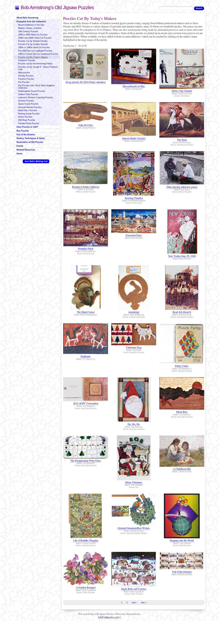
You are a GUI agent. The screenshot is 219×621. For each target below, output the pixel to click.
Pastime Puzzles (26, 79)
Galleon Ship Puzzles (28, 94)
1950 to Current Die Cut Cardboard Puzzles (38, 54)
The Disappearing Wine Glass (85, 460)
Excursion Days (134, 235)
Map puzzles (24, 72)
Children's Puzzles (26, 60)
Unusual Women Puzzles (30, 107)
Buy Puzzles (23, 131)
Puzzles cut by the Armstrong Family (35, 63)
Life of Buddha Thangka (85, 540)
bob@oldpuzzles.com (108, 617)
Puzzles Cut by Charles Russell (33, 44)
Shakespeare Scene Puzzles (31, 91)
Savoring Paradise (134, 198)
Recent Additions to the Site (31, 25)
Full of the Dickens (182, 571)
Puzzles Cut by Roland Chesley (33, 41)
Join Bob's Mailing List (36, 161)
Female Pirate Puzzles (28, 123)
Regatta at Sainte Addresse (85, 186)
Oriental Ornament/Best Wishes (134, 528)
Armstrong (133, 312)
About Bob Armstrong (27, 17)
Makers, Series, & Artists (30, 28)
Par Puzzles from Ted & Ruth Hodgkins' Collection (36, 86)
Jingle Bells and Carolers (133, 588)
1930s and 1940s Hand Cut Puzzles (34, 38)
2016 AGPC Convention (85, 403)
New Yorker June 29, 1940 (182, 256)
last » (143, 602)
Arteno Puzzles (25, 117)
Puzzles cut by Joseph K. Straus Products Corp (38, 68)
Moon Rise (181, 411)
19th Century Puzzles (28, 31)
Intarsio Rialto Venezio (133, 138)
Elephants (86, 356)
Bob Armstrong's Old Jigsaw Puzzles (57, 7)
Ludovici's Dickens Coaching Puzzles (35, 97)
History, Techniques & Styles (31, 138)
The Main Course (86, 312)
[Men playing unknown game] (182, 187)
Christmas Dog (133, 347)
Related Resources (26, 150)
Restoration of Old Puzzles (30, 142)
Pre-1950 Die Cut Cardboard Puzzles (35, 51)
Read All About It (182, 312)
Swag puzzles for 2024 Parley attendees (86, 82)
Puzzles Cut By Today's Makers (33, 57)
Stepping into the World (182, 540)
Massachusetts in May (134, 86)
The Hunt (182, 139)
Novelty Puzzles (25, 76)
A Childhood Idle (182, 469)
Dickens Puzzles (26, 100)
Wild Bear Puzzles (26, 120)
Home (19, 153)
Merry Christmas (133, 482)
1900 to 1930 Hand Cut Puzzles (33, 34)
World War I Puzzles (27, 110)
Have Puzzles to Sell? (27, 127)
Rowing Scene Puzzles (29, 113)
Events (20, 146)
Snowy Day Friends (182, 90)
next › (134, 602)
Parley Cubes (182, 366)
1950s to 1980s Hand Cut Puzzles (34, 47)
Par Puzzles (23, 82)
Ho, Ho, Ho (134, 424)
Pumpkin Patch (85, 248)
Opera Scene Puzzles (28, 104)
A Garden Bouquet (85, 587)
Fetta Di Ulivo (85, 125)
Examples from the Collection (31, 21)
